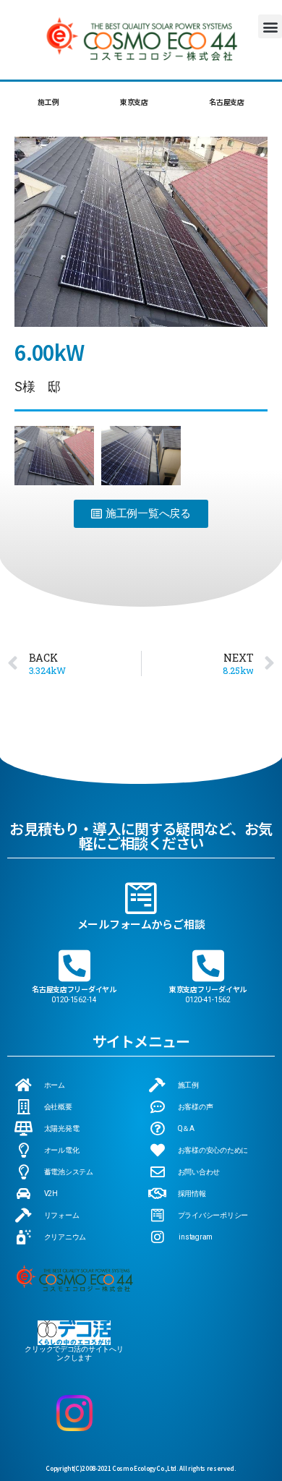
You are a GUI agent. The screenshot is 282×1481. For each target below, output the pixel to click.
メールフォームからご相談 (141, 923)
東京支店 (134, 101)
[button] (270, 26)
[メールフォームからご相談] (141, 898)
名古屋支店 (226, 101)
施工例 (48, 101)
